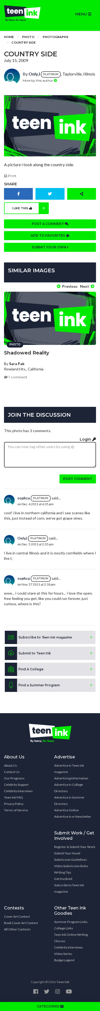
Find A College (30, 669)
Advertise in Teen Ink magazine (69, 768)
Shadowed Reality (26, 353)
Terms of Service (16, 810)
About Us (10, 765)
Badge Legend (64, 960)
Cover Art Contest (17, 916)
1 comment (17, 377)
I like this (28, 208)
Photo (28, 37)
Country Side (23, 42)
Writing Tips (62, 872)
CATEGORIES (48, 1006)
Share (10, 184)
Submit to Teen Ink (34, 653)
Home (9, 37)
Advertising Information (71, 778)
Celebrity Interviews (18, 791)
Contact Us (12, 772)
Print (11, 176)
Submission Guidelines (70, 860)
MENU (81, 14)
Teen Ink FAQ (13, 797)
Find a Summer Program (39, 685)
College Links (63, 928)
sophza (23, 498)
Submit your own (49, 247)
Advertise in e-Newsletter (72, 816)
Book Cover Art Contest (21, 923)
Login (86, 439)
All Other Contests (17, 929)
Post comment (77, 479)
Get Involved (63, 879)
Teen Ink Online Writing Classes (71, 938)
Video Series (63, 954)
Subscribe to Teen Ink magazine (69, 888)
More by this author (38, 80)
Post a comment (48, 224)
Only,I (34, 73)
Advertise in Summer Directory (69, 800)
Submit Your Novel (67, 853)
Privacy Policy (13, 804)
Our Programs (14, 778)
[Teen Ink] (25, 13)
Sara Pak (17, 363)
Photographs (55, 37)
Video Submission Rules (71, 866)
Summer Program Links (71, 922)
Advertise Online (66, 810)
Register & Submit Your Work (74, 847)
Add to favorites (48, 235)
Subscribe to (45, 637)
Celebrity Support (16, 785)
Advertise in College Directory (68, 788)
